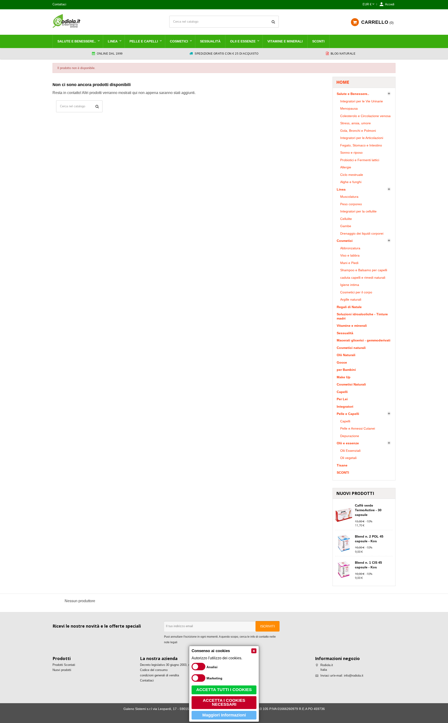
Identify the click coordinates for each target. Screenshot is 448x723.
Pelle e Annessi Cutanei (357, 428)
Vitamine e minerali (285, 41)
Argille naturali (350, 299)
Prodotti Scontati (63, 665)
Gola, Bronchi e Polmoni (358, 130)
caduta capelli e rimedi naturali (362, 277)
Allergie (345, 167)
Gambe (345, 226)
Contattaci (59, 4)
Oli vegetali (348, 458)
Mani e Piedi (349, 263)
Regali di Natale (349, 307)
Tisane (342, 465)
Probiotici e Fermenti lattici (359, 160)
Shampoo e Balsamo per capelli (363, 270)
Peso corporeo (351, 204)
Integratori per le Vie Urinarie (361, 101)
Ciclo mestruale (351, 175)
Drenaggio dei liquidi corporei (361, 233)
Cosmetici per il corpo (356, 292)
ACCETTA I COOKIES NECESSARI (224, 702)
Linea (113, 41)
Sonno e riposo (351, 152)
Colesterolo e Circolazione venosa (365, 116)
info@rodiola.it (353, 675)
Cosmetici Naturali (351, 384)
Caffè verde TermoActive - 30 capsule (368, 510)
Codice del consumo (154, 670)
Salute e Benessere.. (76, 41)
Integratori (345, 406)
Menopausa (349, 108)
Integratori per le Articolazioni (361, 138)
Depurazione (349, 436)
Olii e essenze (243, 41)
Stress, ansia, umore (355, 123)
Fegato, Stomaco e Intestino (361, 145)
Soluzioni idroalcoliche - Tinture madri (362, 316)
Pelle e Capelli (144, 41)
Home (342, 82)
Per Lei (342, 399)
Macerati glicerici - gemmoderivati (363, 340)
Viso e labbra (350, 255)
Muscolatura (349, 196)
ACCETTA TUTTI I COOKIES (224, 689)
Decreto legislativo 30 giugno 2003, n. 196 (168, 665)
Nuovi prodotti (61, 670)
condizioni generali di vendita (159, 675)
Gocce (342, 362)
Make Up (343, 377)
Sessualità (210, 41)
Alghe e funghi (350, 182)
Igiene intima (349, 285)
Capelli (342, 392)
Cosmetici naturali (351, 348)
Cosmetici (179, 41)
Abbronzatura (350, 248)
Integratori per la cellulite (358, 211)
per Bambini (346, 370)
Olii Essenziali (350, 450)
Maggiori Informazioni (224, 715)
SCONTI (318, 41)
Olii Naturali (346, 355)
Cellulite (346, 219)
